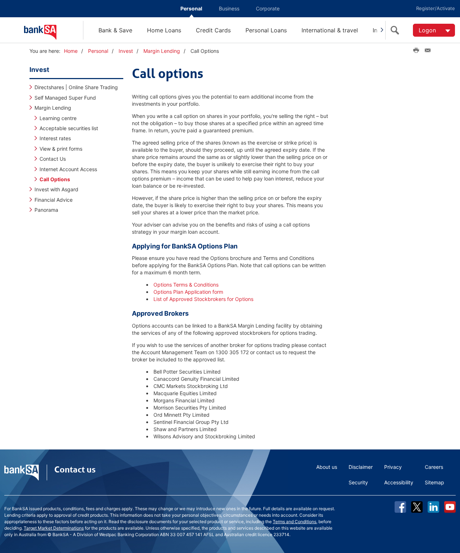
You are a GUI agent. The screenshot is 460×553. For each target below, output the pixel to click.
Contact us (75, 470)
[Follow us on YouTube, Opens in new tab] (450, 507)
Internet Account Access (68, 169)
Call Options (55, 179)
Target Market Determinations (54, 528)
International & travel (330, 30)
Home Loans (164, 30)
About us (326, 467)
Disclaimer (361, 467)
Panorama (46, 210)
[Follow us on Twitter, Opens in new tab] (417, 507)
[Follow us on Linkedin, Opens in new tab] (433, 507)
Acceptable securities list (69, 128)
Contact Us (53, 159)
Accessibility (398, 482)
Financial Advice (53, 200)
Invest (126, 51)
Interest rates (55, 138)
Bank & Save (115, 30)
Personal (191, 8)
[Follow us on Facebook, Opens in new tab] (400, 507)
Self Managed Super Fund (65, 98)
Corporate (268, 8)
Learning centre (58, 118)
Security (358, 482)
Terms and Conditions (294, 521)
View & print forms (61, 149)
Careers (434, 467)
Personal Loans (266, 30)
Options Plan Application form (188, 292)
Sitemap (434, 482)
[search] (396, 30)
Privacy (393, 467)
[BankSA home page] (53, 30)
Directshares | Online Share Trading (76, 87)
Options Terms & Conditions (185, 285)
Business (229, 8)
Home (71, 51)
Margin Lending (161, 51)
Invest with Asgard (56, 189)
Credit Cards (213, 30)
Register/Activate (435, 8)
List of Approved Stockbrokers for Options (203, 299)
